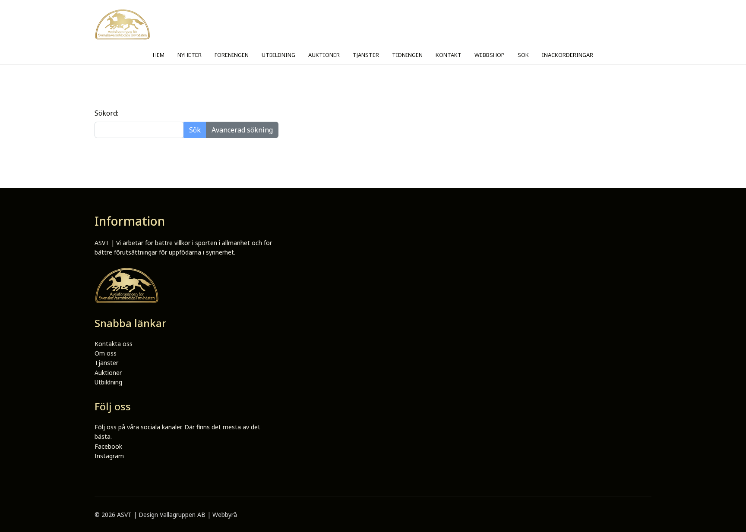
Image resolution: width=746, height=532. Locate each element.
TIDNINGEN (407, 55)
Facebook (108, 446)
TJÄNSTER (366, 55)
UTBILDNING (278, 55)
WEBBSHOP (489, 55)
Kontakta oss (114, 344)
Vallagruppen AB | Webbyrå (198, 514)
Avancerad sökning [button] (242, 130)
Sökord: (106, 113)
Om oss (106, 353)
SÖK (523, 55)
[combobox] (139, 130)
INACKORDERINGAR (567, 55)
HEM (158, 55)
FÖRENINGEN (232, 55)
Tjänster (106, 363)
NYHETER (189, 55)
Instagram (109, 456)
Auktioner (108, 372)
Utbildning (108, 382)
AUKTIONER (324, 55)
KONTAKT (449, 55)
